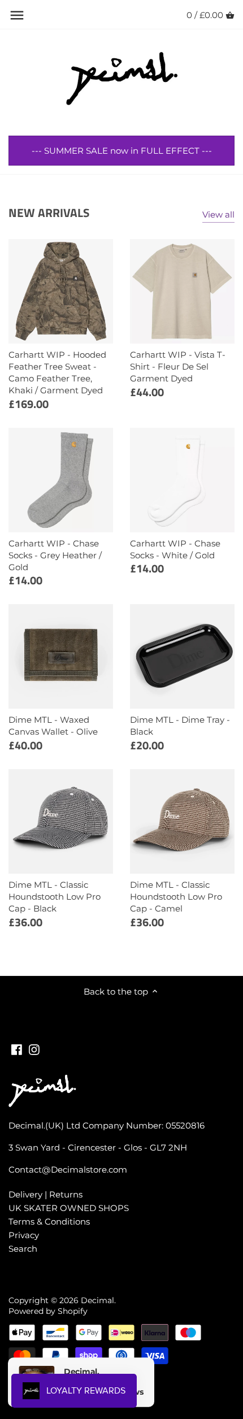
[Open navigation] (16, 15)
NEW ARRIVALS (48, 212)
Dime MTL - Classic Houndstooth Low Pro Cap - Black (54, 896)
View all (218, 214)
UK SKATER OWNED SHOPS (68, 1208)
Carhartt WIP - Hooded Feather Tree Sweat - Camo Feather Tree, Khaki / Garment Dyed (57, 372)
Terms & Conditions (49, 1221)
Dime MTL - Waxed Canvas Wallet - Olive (53, 725)
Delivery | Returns (45, 1194)
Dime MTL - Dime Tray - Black (180, 725)
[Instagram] (34, 1049)
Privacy (23, 1235)
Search (22, 1248)
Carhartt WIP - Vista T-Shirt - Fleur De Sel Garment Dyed (177, 366)
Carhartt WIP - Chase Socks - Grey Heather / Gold (55, 555)
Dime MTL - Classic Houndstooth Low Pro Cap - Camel (176, 896)
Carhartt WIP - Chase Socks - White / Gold (175, 549)
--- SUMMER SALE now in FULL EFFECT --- (122, 150)
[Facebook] (16, 1049)
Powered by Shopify (48, 1311)
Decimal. (98, 1300)
